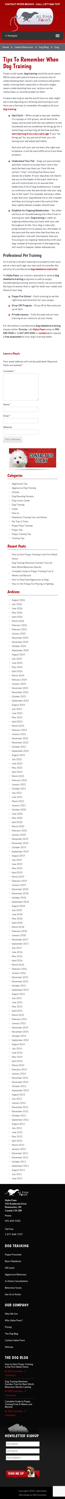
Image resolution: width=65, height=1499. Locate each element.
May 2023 (17, 717)
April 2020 (17, 822)
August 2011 (18, 1170)
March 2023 (18, 726)
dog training (9, 109)
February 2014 (19, 1069)
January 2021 (19, 805)
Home (5, 47)
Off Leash (9, 1268)
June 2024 (17, 663)
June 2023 (17, 713)
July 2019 (17, 860)
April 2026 (17, 617)
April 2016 (17, 960)
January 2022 (19, 784)
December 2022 (20, 738)
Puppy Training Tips (21, 534)
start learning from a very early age (30, 134)
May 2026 (17, 613)
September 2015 (20, 990)
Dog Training (18, 505)
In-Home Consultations (16, 1281)
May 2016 (17, 956)
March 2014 (18, 1065)
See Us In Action (13, 1294)
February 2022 (19, 780)
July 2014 (17, 1048)
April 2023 (17, 722)
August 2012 (18, 1124)
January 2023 (19, 734)
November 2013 (20, 1082)
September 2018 (20, 902)
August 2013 (18, 1095)
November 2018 (20, 893)
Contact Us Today (32, 457)
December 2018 (20, 889)
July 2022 (17, 759)
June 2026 (17, 608)
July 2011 (17, 1174)
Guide (15, 509)
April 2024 (17, 671)
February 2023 (19, 730)
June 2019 (17, 864)
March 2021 (18, 801)
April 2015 (17, 1011)
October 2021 (19, 789)
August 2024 (18, 654)
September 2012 (20, 1120)
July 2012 (17, 1128)
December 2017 (20, 939)
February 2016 (19, 969)
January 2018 (19, 935)
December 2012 (20, 1107)
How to (15, 513)
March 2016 (18, 965)
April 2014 (17, 1061)
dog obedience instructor (44, 269)
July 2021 (17, 793)
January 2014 (19, 1074)
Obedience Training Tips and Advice (29, 517)
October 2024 (19, 646)
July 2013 (17, 1099)
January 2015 (19, 1023)
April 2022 (17, 772)
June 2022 (17, 763)
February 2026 (19, 625)
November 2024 (20, 642)
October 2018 (19, 898)
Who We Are (11, 1314)
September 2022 (20, 751)
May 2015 (17, 1007)
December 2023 (20, 688)
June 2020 (17, 814)
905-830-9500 (12, 1221)
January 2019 (19, 885)
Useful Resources (24, 47)
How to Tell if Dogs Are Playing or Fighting (33, 584)
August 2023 (18, 705)
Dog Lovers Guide (21, 500)
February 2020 (19, 830)
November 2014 (20, 1032)
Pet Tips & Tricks (20, 521)
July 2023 (17, 709)
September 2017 (20, 944)
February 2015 (19, 1019)
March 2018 (18, 927)
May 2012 (17, 1136)
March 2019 (18, 877)
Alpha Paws (31, 20)
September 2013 (20, 1090)
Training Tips (18, 538)
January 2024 (19, 684)
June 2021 (17, 797)
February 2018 (19, 931)
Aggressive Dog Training (24, 488)
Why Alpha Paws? (14, 1320)
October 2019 (19, 847)
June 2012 (17, 1132)
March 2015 (18, 1015)
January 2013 (19, 1103)
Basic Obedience (13, 1261)
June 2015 (17, 1002)
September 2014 (20, 1040)
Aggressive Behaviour (16, 1274)
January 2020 (19, 835)
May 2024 (17, 667)
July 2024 (17, 659)
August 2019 (18, 856)
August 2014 (18, 1044)
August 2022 (18, 755)
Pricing (8, 1327)
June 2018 (17, 914)
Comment (9, 371)
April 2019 (17, 872)
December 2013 (20, 1078)
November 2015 (20, 981)
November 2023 (20, 692)
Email (7, 416)
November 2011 (20, 1157)
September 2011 (20, 1166)
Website (7, 427)
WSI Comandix (39, 1495)
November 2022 (20, 742)
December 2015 (20, 977)
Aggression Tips (20, 484)
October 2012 (19, 1115)
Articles (15, 492)
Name (7, 404)
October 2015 (19, 986)
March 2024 (18, 675)
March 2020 (18, 826)
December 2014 (20, 1027)
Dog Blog (44, 47)
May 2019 (17, 868)
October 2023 (19, 696)
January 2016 (19, 973)
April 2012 (17, 1141)
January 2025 (19, 633)
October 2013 (19, 1086)
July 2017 (17, 948)
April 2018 (17, 923)
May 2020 (17, 818)
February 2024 (19, 680)
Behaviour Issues (13, 1288)
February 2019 (19, 881)
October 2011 (19, 1162)
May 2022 (17, 768)
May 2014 (17, 1057)
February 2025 (19, 629)
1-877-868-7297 (51, 4)
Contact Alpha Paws (15, 1340)
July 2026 (17, 604)
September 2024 (20, 650)
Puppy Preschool (13, 1254)
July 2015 (17, 998)
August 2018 (18, 906)
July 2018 (17, 910)
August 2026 (18, 600)
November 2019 (20, 843)
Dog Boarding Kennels (23, 496)
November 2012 (20, 1111)
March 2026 (18, 621)
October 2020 (19, 810)
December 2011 (20, 1153)
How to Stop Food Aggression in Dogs (30, 580)
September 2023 (20, 701)
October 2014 (19, 1036)
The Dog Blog (11, 1334)
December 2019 (20, 839)
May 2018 (17, 918)
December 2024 (20, 638)
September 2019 (20, 851)
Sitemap (9, 1347)
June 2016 (17, 952)
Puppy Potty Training (22, 526)
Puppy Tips (17, 530)
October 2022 (19, 747)
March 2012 (18, 1145)
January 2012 (19, 1149)
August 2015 (18, 994)
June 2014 (17, 1053)
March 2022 (18, 776)
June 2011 (17, 1178)
